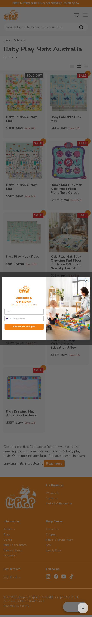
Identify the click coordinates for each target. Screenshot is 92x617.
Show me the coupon (24, 326)
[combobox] (8, 318)
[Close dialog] (87, 280)
